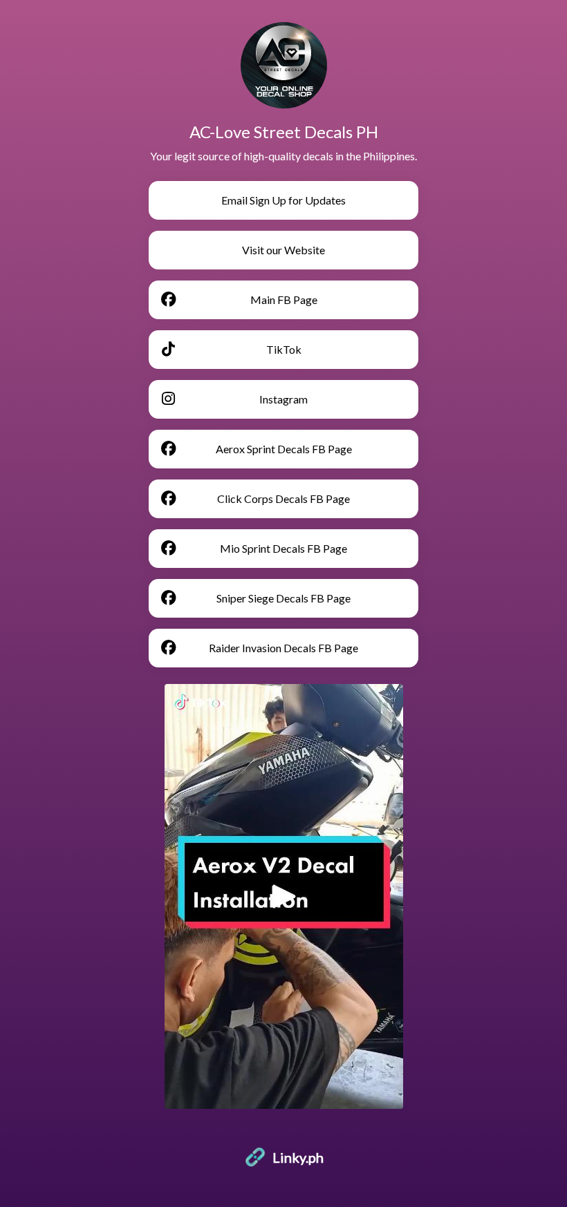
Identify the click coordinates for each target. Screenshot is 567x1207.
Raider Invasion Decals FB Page (283, 647)
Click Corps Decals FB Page (283, 498)
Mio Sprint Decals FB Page (283, 548)
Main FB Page (283, 299)
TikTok (283, 349)
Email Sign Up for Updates (283, 200)
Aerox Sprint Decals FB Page (284, 448)
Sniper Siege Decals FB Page (283, 598)
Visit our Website (283, 249)
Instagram (283, 399)
